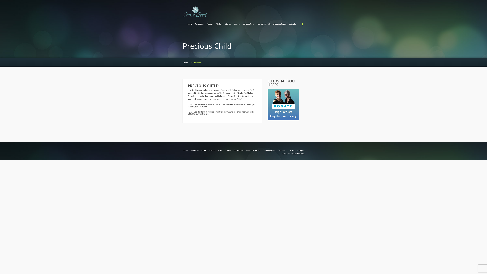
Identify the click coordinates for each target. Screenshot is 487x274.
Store (227, 24)
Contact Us (247, 24)
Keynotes (199, 24)
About (209, 24)
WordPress (300, 154)
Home (189, 24)
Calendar (292, 24)
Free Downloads (263, 24)
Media (218, 24)
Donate (237, 24)
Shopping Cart (279, 24)
